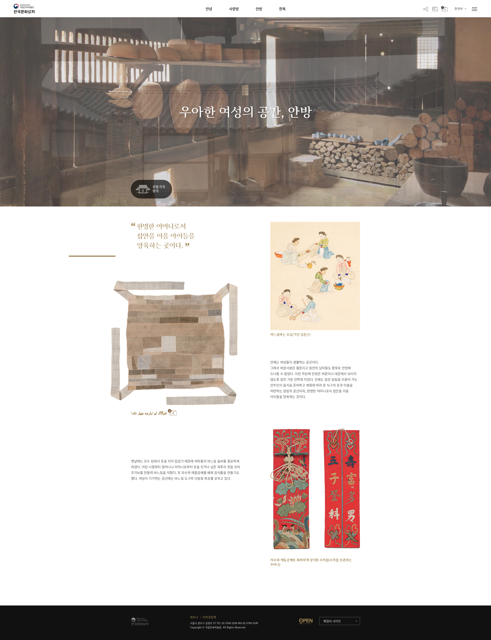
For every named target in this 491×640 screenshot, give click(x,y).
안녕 (209, 9)
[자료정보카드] (444, 9)
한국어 (459, 9)
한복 (282, 9)
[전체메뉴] (474, 9)
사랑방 (234, 9)
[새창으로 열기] (305, 621)
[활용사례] (435, 9)
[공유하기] (425, 9)
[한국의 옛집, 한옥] (151, 189)
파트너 (194, 617)
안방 (259, 9)
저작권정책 (209, 617)
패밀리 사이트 (332, 621)
